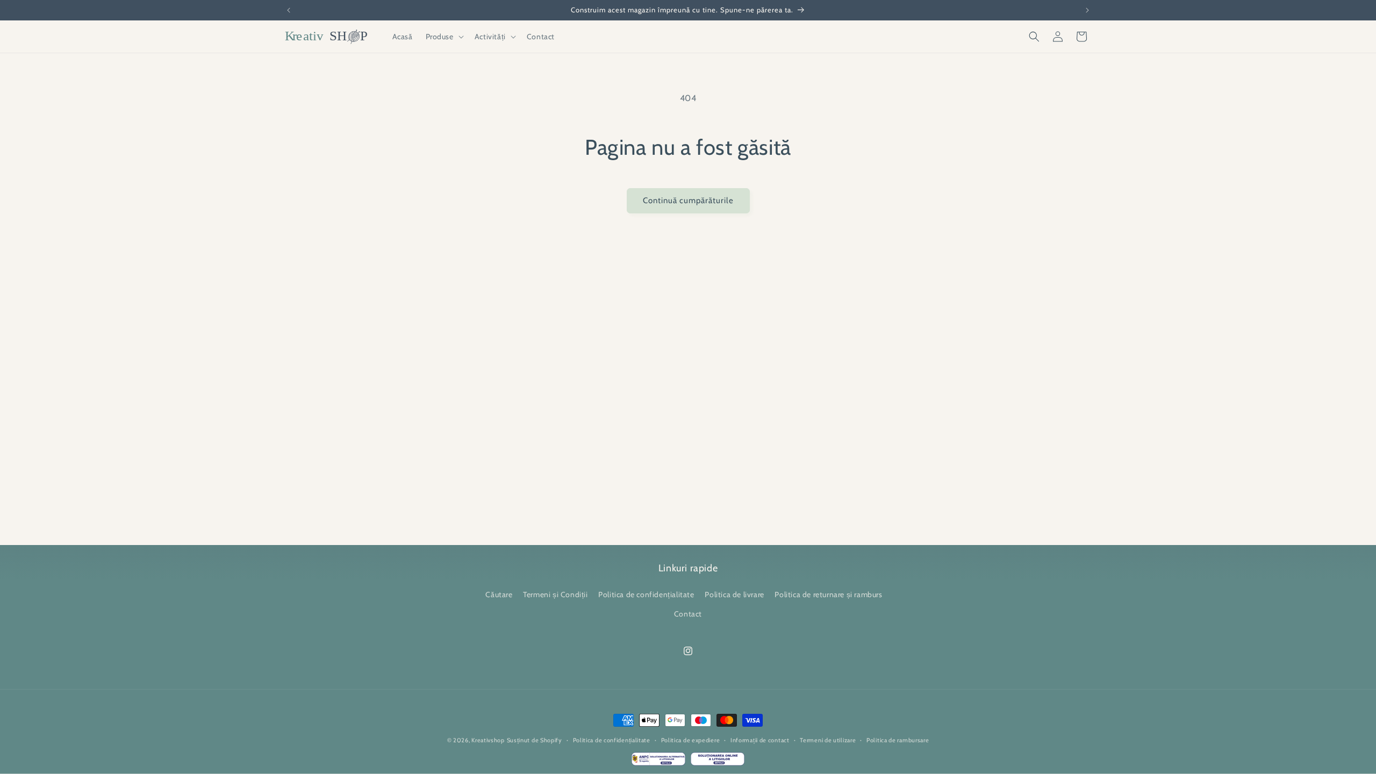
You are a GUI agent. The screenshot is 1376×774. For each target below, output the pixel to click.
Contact (688, 614)
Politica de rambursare (897, 740)
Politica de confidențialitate (646, 595)
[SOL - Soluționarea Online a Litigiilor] (717, 761)
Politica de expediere (690, 740)
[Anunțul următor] (1087, 10)
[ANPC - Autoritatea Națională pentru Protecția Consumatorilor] (658, 761)
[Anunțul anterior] (288, 10)
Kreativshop (488, 740)
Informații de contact (760, 740)
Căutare (498, 595)
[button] (443, 36)
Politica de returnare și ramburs (828, 595)
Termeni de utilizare (828, 740)
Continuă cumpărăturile (688, 200)
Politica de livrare (734, 595)
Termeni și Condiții (555, 595)
